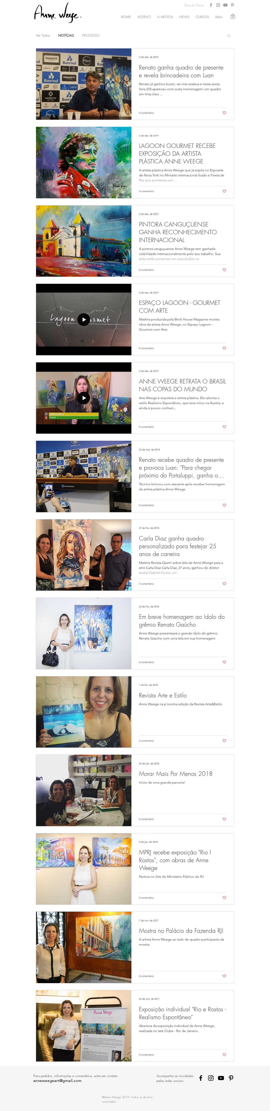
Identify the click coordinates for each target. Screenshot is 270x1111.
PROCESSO (91, 36)
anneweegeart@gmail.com (57, 1080)
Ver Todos (43, 36)
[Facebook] (210, 5)
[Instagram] (218, 5)
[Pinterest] (232, 5)
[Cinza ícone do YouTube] (225, 5)
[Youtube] (221, 1078)
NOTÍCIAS (66, 36)
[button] (233, 16)
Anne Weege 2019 (116, 1097)
